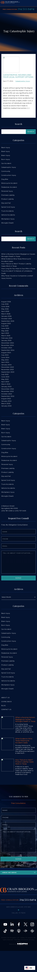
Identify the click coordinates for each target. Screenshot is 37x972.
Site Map (17, 939)
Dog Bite (4, 179)
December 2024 (7, 343)
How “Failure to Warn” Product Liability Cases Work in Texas (24, 762)
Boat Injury (5, 151)
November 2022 (7, 391)
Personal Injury (7, 191)
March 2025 (5, 335)
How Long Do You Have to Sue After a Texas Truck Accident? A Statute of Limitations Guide (18, 271)
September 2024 (7, 350)
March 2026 (5, 314)
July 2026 (5, 304)
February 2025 (6, 338)
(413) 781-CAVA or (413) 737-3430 (13, 511)
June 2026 (5, 306)
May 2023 (5, 379)
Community (5, 171)
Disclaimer (24, 939)
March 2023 (5, 384)
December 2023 (7, 367)
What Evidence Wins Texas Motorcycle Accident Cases (23, 741)
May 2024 (5, 360)
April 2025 (5, 333)
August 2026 (6, 302)
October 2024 (6, 348)
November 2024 (7, 345)
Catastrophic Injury (22, 81)
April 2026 (5, 311)
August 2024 (6, 352)
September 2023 (7, 372)
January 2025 (6, 340)
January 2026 (6, 316)
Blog (3, 705)
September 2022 (7, 396)
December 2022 (7, 389)
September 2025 (7, 321)
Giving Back (6, 701)
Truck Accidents (7, 211)
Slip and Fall (6, 203)
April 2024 (5, 362)
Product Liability (7, 199)
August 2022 (6, 398)
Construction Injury (8, 175)
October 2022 (6, 394)
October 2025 (6, 318)
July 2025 (5, 326)
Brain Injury (5, 155)
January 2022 (6, 401)
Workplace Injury (7, 219)
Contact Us (6, 709)
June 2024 (5, 357)
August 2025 (6, 323)
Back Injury (5, 147)
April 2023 (5, 382)
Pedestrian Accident (9, 187)
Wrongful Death (7, 223)
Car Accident (6, 163)
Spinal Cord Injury (8, 207)
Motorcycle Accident (9, 183)
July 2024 (5, 355)
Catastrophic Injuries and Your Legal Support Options (18, 76)
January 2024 (6, 365)
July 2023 (5, 374)
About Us (5, 697)
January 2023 (6, 386)
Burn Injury (5, 159)
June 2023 (5, 377)
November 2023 (7, 369)
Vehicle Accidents (8, 215)
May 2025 (5, 331)
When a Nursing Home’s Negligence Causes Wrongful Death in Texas (25, 719)
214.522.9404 (26, 8)
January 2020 (6, 406)
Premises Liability (8, 195)
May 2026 (5, 309)
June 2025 (5, 328)
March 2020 (5, 403)
